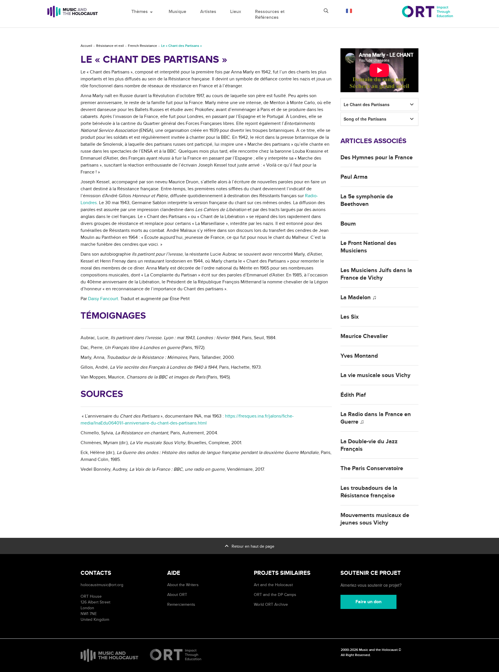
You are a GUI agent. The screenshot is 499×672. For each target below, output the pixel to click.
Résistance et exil (110, 46)
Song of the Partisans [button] (365, 119)
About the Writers (183, 584)
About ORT (177, 594)
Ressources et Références (269, 14)
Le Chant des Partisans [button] (367, 104)
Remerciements (181, 604)
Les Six (349, 316)
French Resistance (142, 46)
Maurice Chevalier (364, 336)
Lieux (235, 11)
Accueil (86, 46)
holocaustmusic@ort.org (102, 584)
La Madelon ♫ (358, 297)
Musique (177, 11)
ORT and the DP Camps (275, 594)
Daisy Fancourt (103, 299)
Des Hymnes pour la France (376, 157)
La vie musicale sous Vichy (375, 375)
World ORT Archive (271, 604)
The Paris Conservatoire (371, 468)
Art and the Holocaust (273, 584)
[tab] (379, 104)
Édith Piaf (353, 395)
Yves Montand (359, 355)
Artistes (208, 11)
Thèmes (143, 11)
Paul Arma (354, 176)
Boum (348, 223)
